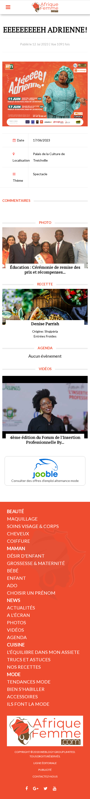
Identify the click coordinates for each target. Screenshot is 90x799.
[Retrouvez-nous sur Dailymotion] (63, 788)
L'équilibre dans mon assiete (43, 652)
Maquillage (22, 518)
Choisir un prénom (31, 592)
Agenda (17, 637)
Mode (14, 674)
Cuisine (16, 644)
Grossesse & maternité (36, 563)
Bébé (12, 570)
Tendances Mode (29, 681)
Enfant (16, 578)
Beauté (15, 511)
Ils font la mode (28, 703)
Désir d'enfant (26, 555)
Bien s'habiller (26, 689)
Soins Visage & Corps (33, 526)
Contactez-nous (45, 776)
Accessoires (22, 696)
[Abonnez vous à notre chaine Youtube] (54, 789)
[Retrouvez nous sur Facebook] (26, 789)
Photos (16, 622)
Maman (16, 548)
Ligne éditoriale (45, 763)
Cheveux (18, 533)
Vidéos (15, 629)
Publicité (45, 769)
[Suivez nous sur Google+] (35, 789)
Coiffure (18, 540)
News (13, 600)
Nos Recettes (24, 666)
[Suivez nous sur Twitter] (46, 789)
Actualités (21, 607)
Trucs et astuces (29, 659)
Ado (12, 585)
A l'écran (18, 615)
